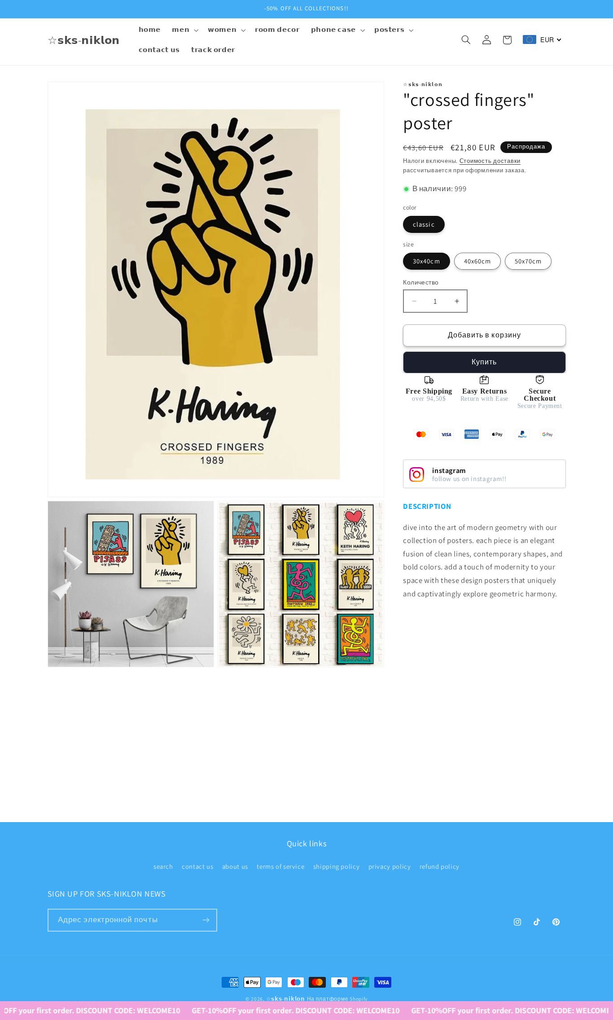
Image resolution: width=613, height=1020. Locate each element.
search (163, 866)
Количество (420, 282)
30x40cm (426, 261)
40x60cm (477, 261)
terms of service (280, 866)
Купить (484, 362)
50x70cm (528, 261)
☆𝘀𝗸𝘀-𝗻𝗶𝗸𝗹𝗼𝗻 (285, 998)
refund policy (440, 866)
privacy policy (389, 866)
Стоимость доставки (490, 161)
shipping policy (336, 866)
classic (423, 224)
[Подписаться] (205, 920)
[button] (184, 30)
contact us (197, 866)
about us (235, 866)
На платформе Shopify (337, 998)
